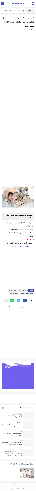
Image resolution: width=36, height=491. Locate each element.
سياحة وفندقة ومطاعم (27, 293)
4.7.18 (19, 422)
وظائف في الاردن (14, 293)
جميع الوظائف (19, 18)
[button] (25, 300)
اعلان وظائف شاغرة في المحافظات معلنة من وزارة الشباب (12, 443)
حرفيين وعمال (12, 290)
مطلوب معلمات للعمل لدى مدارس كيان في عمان (12, 425)
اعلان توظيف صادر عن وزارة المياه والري (13, 11)
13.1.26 (19, 440)
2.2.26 (19, 450)
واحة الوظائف (18, 3)
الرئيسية (30, 18)
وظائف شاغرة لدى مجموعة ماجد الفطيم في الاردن (13, 416)
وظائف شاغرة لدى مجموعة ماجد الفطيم (13, 434)
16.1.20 (19, 413)
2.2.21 (19, 431)
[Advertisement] (18, 110)
